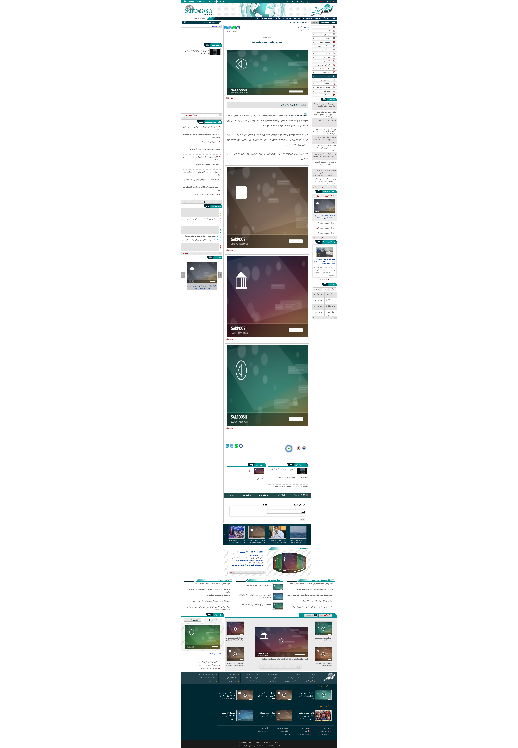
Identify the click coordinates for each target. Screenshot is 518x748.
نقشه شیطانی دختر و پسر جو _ (300, 22)
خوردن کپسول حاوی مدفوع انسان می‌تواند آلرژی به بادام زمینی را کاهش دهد (310, 596)
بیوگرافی (277, 18)
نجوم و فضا (297, 27)
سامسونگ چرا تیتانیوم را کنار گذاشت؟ (218, 595)
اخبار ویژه (318, 18)
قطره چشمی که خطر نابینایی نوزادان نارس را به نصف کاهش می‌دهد (311, 583)
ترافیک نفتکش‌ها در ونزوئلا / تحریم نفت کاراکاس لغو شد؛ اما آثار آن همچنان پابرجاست (298, 541)
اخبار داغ (326, 18)
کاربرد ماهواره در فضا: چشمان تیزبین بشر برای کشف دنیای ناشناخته (255, 596)
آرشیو (209, 2)
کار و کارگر (309, 681)
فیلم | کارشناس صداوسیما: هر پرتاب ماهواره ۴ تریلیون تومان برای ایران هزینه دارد (234, 639)
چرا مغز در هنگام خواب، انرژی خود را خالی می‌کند (317, 601)
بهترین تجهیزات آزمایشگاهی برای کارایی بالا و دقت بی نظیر (201, 188)
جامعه (297, 675)
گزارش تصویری (303, 735)
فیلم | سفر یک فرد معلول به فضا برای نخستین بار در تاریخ (234, 664)
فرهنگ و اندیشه (252, 678)
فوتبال (276, 678)
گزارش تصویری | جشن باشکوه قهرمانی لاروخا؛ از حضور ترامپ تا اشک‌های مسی (306, 716)
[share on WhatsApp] (234, 27)
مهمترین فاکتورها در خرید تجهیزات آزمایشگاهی (204, 149)
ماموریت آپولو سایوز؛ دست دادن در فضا (206, 194)
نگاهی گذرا (264, 728)
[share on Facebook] (238, 27)
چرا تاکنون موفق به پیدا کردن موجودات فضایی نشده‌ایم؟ (325, 217)
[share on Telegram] (230, 27)
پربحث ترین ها (307, 18)
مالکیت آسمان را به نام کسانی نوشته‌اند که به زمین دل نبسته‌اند (201, 158)
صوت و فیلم (325, 735)
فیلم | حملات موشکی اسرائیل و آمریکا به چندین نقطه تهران (266, 696)
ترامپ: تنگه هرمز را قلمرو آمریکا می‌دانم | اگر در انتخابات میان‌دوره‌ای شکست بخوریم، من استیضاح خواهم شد (237, 541)
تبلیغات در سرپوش (282, 728)
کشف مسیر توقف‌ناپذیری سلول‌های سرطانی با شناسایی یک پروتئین (312, 607)
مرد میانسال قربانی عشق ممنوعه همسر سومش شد (257, 541)
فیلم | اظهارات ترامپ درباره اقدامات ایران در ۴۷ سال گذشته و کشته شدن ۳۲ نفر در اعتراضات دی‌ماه (227, 696)
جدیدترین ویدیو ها (325, 686)
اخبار (257, 18)
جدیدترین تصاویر (326, 706)
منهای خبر (297, 18)
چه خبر (214, 206)
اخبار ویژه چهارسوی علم (191, 115)
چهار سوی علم (306, 27)
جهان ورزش (274, 681)
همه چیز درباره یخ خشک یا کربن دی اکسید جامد (256, 604)
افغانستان (211, 681)
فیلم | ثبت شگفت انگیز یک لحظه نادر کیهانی (324, 664)
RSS (286, 735)
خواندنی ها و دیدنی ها (207, 675)
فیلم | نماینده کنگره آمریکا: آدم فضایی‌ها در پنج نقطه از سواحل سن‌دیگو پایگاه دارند (285, 659)
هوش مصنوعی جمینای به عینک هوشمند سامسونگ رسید (212, 583)
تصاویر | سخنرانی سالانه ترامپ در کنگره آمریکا (267, 714)
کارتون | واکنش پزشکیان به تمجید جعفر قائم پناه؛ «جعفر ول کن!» (202, 287)
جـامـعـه (220, 221)
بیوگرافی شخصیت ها (207, 678)
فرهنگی (220, 238)
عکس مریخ (260, 479)
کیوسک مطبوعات (267, 18)
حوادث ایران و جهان (292, 681)
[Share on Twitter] (226, 27)
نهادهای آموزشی (272, 675)
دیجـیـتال (220, 230)
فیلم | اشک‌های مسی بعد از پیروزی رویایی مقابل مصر (306, 696)
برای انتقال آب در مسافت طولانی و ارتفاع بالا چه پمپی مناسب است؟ (201, 136)
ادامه (316, 318)
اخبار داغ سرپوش (319, 187)
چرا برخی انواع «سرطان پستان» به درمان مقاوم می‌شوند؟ (315, 589)
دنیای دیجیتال (232, 678)
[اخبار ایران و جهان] (322, 16)
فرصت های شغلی (262, 731)
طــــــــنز (213, 620)
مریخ (250, 471)
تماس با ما (305, 728)
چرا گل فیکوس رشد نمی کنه (210, 142)
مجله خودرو (233, 681)
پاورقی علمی (193, 620)
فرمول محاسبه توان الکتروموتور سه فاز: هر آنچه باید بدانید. (201, 173)
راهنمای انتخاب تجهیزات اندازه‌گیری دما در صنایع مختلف (201, 128)
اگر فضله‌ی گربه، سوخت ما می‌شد (209, 669)
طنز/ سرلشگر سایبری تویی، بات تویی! (208, 665)
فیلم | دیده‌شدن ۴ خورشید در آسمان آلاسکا (323, 639)
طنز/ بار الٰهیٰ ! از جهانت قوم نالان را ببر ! (208, 662)
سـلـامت (220, 213)
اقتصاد (311, 678)
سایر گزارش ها (319, 238)
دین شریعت (253, 681)
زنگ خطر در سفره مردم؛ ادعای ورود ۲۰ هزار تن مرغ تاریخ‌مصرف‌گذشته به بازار (324, 261)
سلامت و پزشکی (293, 678)
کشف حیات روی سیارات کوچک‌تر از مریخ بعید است (291, 486)
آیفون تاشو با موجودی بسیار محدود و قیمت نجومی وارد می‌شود (210, 601)
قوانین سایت (324, 731)
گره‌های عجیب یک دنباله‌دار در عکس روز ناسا (293, 477)
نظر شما (264, 505)
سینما (220, 247)
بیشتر (186, 253)
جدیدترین (231, 495)
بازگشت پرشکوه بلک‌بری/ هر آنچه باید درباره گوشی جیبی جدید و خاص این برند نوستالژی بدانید (208, 608)
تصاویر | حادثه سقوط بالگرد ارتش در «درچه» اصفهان (228, 716)
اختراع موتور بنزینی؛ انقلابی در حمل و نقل (258, 585)
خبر (332, 99)
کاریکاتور (218, 257)
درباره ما (326, 728)
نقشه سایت (284, 731)
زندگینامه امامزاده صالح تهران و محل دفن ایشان (249, 551)
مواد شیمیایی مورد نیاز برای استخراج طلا (206, 164)
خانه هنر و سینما (252, 675)
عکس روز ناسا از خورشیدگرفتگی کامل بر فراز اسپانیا (283, 470)
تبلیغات (191, 2)
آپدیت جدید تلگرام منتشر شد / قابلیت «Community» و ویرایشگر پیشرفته (209, 590)
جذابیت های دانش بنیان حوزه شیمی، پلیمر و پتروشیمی (201, 179)
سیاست (310, 675)
